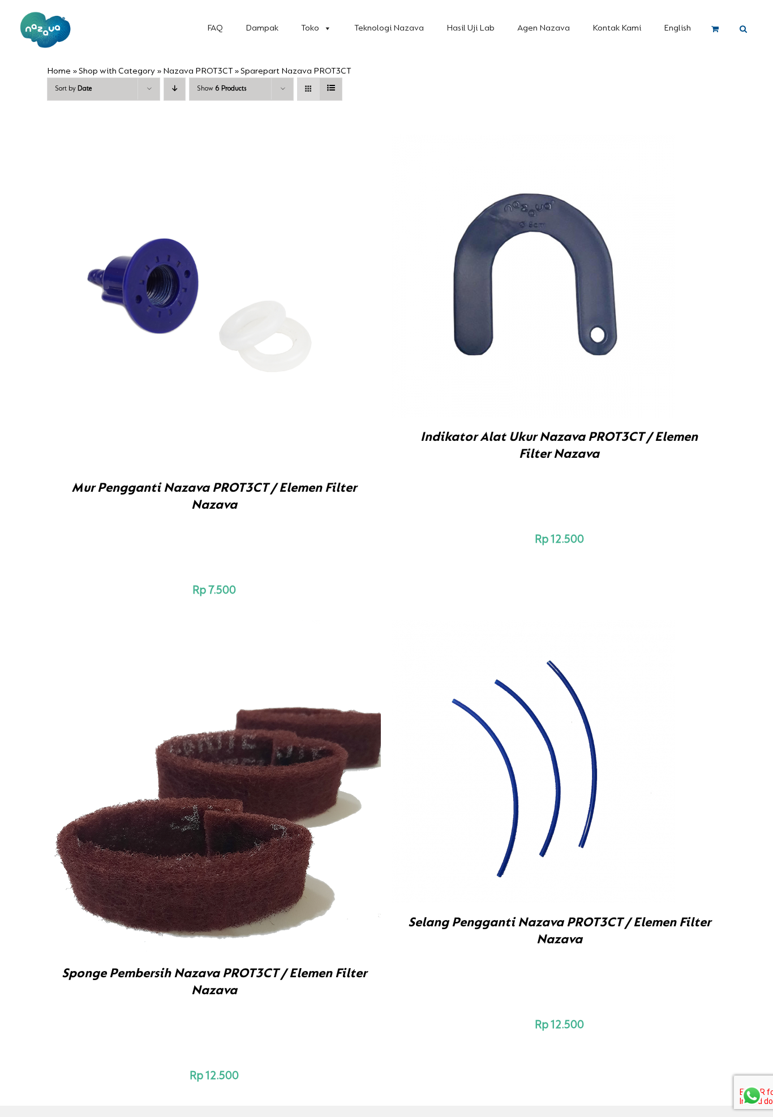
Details (253, 303)
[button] (743, 29)
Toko (310, 28)
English (677, 28)
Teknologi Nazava (389, 28)
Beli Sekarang (190, 303)
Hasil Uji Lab (470, 28)
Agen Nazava (543, 28)
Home (59, 71)
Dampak (262, 28)
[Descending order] (175, 89)
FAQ (215, 28)
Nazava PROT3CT (198, 71)
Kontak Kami (616, 28)
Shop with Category (117, 71)
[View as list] (331, 89)
